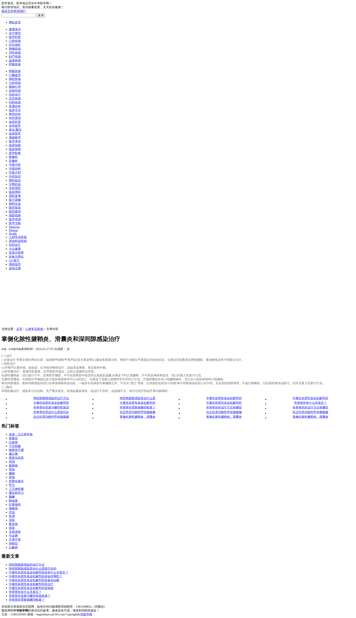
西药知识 (15, 180)
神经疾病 (15, 79)
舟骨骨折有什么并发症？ (310, 402)
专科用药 (15, 188)
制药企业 (15, 203)
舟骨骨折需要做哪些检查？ (137, 407)
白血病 (13, 442)
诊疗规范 (15, 33)
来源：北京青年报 (21, 434)
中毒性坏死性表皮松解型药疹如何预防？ (35, 576)
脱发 (12, 527)
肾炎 (12, 469)
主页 (19, 329)
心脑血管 (15, 75)
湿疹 (12, 520)
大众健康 (15, 248)
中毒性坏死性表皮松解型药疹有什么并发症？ (38, 572)
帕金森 (13, 500)
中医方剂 (15, 172)
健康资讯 (15, 29)
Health (13, 233)
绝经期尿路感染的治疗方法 (51, 398)
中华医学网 (84, 614)
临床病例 (15, 149)
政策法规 (15, 268)
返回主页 (7, 11)
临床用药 (15, 192)
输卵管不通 (16, 450)
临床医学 (15, 133)
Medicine (14, 226)
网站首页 (15, 22)
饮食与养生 (16, 256)
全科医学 (15, 125)
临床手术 (15, 110)
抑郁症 (13, 543)
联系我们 (20, 11)
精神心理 (15, 86)
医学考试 (15, 141)
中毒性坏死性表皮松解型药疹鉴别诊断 (34, 580)
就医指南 (15, 215)
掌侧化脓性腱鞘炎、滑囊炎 (137, 416)
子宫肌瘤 (15, 446)
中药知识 (15, 176)
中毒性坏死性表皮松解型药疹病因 (31, 588)
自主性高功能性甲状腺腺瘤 (137, 412)
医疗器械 (15, 199)
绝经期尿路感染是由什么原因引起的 (32, 568)
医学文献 (15, 223)
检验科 (13, 156)
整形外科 (15, 114)
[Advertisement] (178, 299)
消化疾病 (15, 52)
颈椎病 (13, 508)
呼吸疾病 (15, 64)
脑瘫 (12, 496)
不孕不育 (15, 539)
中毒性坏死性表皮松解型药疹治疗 (31, 584)
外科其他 (15, 118)
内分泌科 (15, 44)
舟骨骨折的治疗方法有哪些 (224, 407)
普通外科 (15, 106)
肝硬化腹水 (16, 481)
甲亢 (12, 485)
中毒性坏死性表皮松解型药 (224, 398)
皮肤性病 (15, 90)
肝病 (12, 477)
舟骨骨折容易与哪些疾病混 (51, 407)
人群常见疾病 (18, 237)
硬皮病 (13, 524)
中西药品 (15, 184)
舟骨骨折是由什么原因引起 (51, 412)
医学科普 (15, 37)
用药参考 (15, 195)
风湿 (12, 461)
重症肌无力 (16, 492)
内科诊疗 (15, 94)
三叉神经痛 (16, 489)
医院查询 (15, 211)
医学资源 (15, 219)
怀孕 (12, 516)
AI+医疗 (14, 260)
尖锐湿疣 (15, 531)
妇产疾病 (15, 56)
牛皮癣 (13, 535)
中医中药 (15, 164)
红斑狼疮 (15, 504)
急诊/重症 (15, 129)
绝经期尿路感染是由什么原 (137, 398)
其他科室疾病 (18, 241)
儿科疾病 (15, 82)
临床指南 (15, 145)
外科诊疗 (15, 244)
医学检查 (15, 153)
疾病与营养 (16, 252)
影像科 (13, 160)
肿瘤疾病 (15, 48)
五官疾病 (15, 98)
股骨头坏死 (16, 457)
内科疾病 (15, 102)
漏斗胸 (13, 453)
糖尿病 (13, 465)
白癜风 (13, 547)
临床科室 (15, 121)
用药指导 (15, 264)
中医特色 (15, 168)
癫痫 (12, 473)
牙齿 (12, 512)
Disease (13, 230)
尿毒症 (13, 438)
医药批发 (15, 207)
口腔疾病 (15, 40)
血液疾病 (15, 60)
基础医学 (15, 137)
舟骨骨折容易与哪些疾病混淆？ (29, 595)
